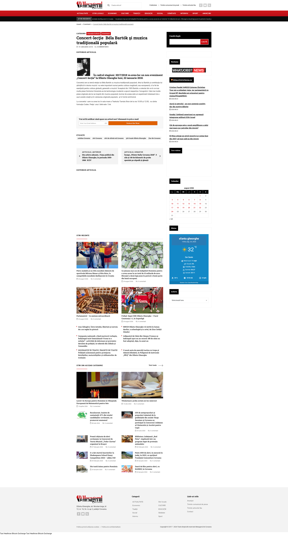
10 (172, 203)
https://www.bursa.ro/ (182, 80)
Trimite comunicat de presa (197, 504)
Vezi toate (153, 365)
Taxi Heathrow (5, 533)
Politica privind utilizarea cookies (87, 527)
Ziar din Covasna (154, 138)
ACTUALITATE (82, 13)
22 (200, 207)
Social (160, 13)
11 (178, 203)
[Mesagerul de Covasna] (89, 5)
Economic (112, 13)
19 (183, 207)
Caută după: (175, 36)
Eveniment (87, 24)
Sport (195, 13)
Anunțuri (207, 13)
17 (172, 207)
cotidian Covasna (84, 138)
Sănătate (172, 13)
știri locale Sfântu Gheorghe (136, 138)
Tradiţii (136, 13)
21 (194, 207)
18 (178, 207)
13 (189, 203)
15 (200, 203)
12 (183, 203)
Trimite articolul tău (189, 5)
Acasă (78, 24)
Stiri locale (98, 13)
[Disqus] (119, 202)
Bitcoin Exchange (19, 533)
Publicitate (153, 5)
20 (189, 207)
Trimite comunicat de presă (169, 5)
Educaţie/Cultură (93, 33)
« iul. (171, 219)
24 (172, 211)
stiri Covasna (97, 138)
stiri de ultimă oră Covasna (114, 138)
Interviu (184, 13)
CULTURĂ (125, 13)
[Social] (200, 5)
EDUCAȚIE (149, 13)
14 (194, 203)
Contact (190, 512)
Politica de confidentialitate (111, 527)
